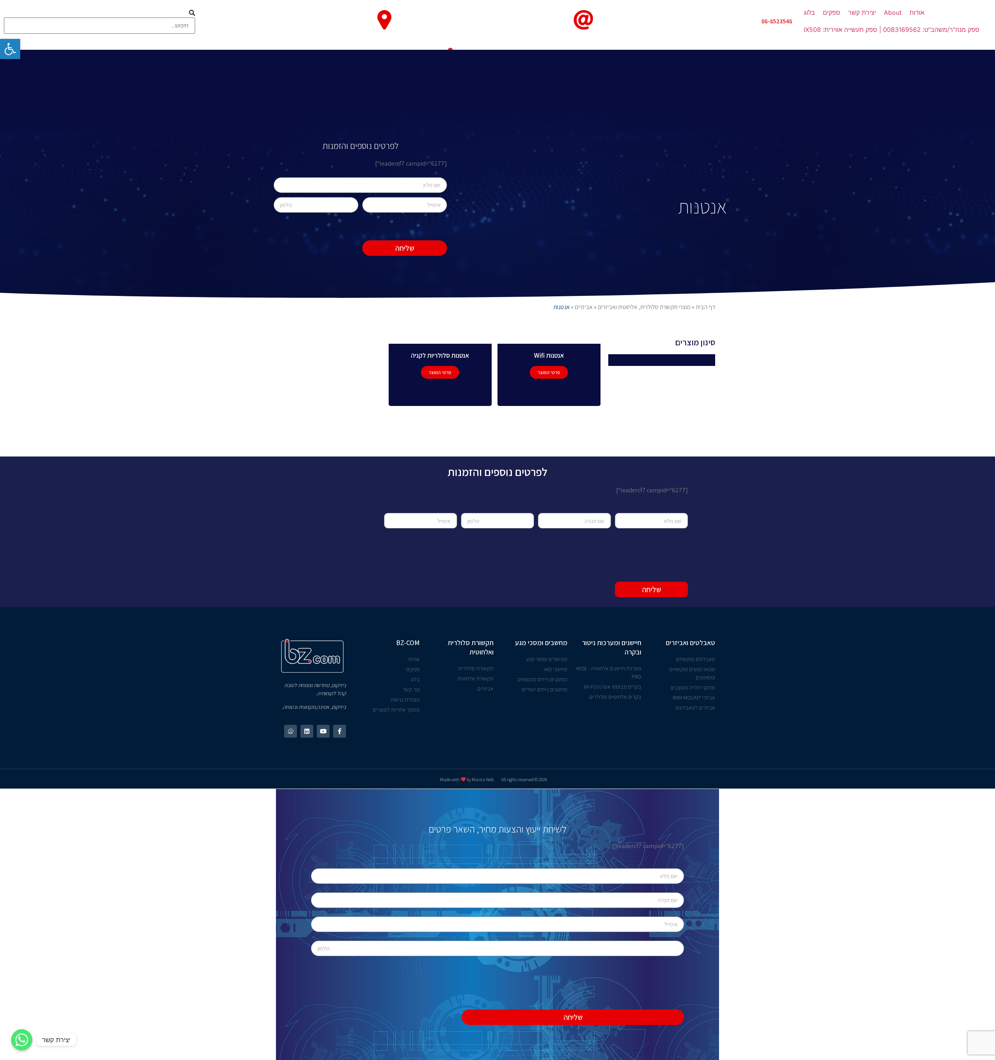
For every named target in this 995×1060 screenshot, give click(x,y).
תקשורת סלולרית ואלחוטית (471, 647)
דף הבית (705, 307)
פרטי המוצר (549, 372)
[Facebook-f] (339, 731)
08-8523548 (776, 21)
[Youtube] (323, 731)
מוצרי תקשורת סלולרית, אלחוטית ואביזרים (644, 307)
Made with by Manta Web (467, 779)
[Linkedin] (306, 731)
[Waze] (290, 731)
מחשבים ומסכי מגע (541, 642)
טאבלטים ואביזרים (690, 642)
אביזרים (584, 307)
